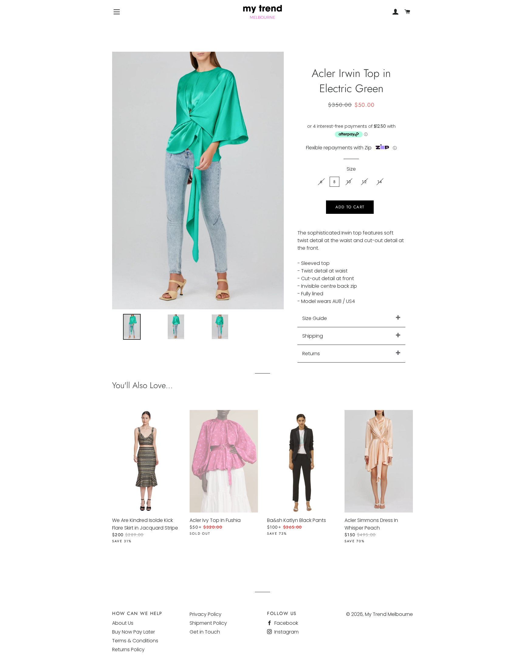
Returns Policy (128, 649)
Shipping (312, 335)
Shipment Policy (208, 623)
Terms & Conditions (135, 640)
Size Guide (314, 318)
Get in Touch (205, 631)
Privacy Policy (205, 614)
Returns (311, 353)
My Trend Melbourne (389, 614)
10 (349, 182)
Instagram (286, 631)
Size (351, 168)
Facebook (285, 623)
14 (380, 182)
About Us (122, 623)
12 (364, 182)
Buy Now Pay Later (133, 631)
